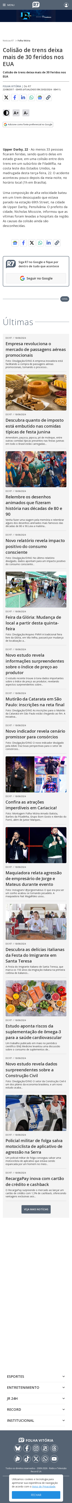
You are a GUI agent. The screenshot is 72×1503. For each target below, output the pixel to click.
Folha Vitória (24, 40)
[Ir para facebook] (27, 1448)
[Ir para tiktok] (27, 1459)
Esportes (15, 1376)
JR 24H (12, 1398)
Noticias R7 (8, 40)
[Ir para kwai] (45, 1448)
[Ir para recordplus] (18, 1459)
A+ (16, 113)
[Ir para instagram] (36, 1448)
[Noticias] (36, 16)
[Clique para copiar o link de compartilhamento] (48, 97)
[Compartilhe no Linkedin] (23, 97)
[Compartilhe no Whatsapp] (31, 97)
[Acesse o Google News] (40, 97)
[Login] (66, 5)
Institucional (20, 1420)
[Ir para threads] (54, 1448)
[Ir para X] (36, 1459)
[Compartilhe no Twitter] (6, 97)
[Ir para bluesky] (18, 1448)
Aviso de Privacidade (43, 1486)
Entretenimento (23, 1387)
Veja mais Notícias (36, 1209)
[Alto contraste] (6, 112)
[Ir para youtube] (54, 1459)
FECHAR (36, 1495)
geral (65, 298)
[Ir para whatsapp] (45, 1459)
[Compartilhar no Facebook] (14, 97)
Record (14, 1409)
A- (26, 113)
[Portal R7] (36, 4)
